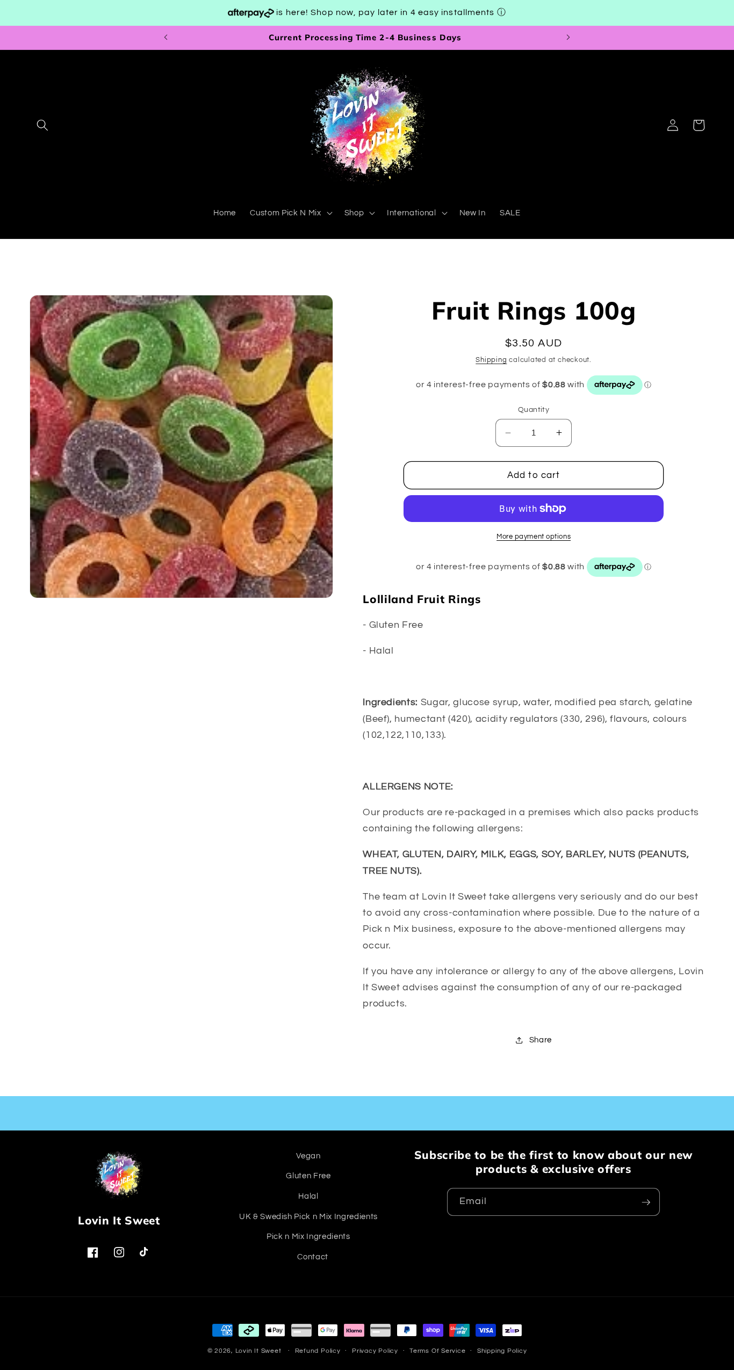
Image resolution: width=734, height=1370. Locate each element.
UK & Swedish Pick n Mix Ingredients (308, 1216)
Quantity (534, 409)
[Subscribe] (646, 1202)
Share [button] (540, 1039)
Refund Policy (318, 1350)
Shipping (491, 360)
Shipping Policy (502, 1350)
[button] (42, 125)
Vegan (308, 1155)
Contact (312, 1256)
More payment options (533, 536)
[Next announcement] (568, 37)
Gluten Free (308, 1176)
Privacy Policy (375, 1350)
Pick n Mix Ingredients (308, 1237)
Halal (308, 1196)
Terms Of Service (437, 1350)
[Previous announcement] (165, 37)
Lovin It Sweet (258, 1350)
